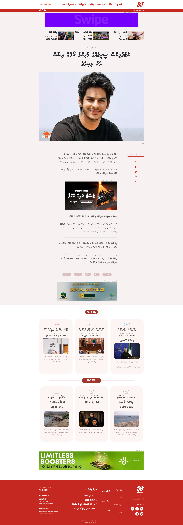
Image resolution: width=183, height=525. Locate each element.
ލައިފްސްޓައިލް (72, 5)
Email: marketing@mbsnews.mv (48, 511)
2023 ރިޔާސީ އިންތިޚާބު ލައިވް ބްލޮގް (84, 508)
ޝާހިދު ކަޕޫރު (67, 274)
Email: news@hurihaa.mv (46, 503)
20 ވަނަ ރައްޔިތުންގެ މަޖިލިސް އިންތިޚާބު (84, 504)
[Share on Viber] (136, 176)
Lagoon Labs (93, 522)
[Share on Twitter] (136, 162)
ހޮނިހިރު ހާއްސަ (101, 5)
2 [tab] (91, 445)
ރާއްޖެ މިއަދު (118, 5)
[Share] (136, 181)
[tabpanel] (126, 414)
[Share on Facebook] (136, 166)
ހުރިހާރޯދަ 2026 (90, 500)
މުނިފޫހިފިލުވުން (82, 5)
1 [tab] (95, 445)
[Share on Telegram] (136, 171)
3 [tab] (87, 445)
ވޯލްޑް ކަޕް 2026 (90, 496)
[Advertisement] (91, 20)
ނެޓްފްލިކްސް (78, 274)
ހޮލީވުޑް (87, 274)
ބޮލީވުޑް (91, 48)
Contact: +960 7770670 (46, 513)
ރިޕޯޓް (110, 5)
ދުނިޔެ (63, 5)
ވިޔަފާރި (92, 5)
